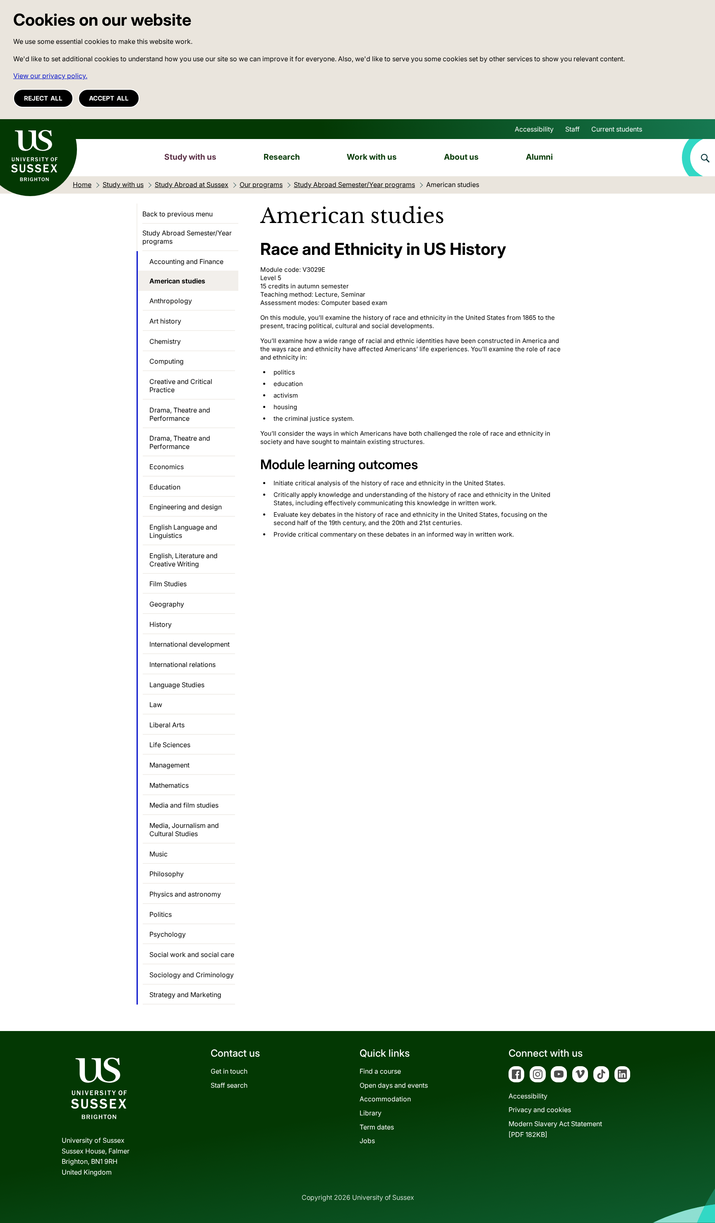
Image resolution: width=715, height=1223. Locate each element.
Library (370, 1113)
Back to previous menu (177, 214)
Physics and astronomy (185, 894)
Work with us (372, 157)
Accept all (109, 98)
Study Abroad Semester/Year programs (187, 237)
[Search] (698, 157)
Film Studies (168, 584)
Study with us (190, 157)
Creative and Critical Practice (180, 385)
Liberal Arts (167, 725)
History (160, 624)
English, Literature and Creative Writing (183, 560)
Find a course (380, 1071)
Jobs (367, 1141)
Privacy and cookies (540, 1109)
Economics (166, 467)
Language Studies (176, 685)
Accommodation (385, 1099)
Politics (160, 914)
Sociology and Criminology (191, 975)
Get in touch (229, 1071)
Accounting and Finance (186, 261)
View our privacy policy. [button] (50, 76)
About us (461, 157)
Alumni (539, 157)
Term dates (377, 1127)
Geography (166, 604)
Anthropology (170, 301)
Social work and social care (191, 954)
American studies (177, 281)
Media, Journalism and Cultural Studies (184, 829)
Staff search (229, 1085)
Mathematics (169, 785)
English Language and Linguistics (183, 531)
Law (155, 704)
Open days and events (394, 1085)
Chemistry (165, 341)
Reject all (43, 98)
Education (164, 487)
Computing (166, 361)
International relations (182, 664)
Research (282, 157)
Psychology (167, 934)
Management (169, 765)
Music (158, 854)
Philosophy (166, 874)
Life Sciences (169, 745)
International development (189, 644)
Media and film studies (183, 805)
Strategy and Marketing (185, 994)
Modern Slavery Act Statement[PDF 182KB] (555, 1129)
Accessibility (534, 129)
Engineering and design (185, 507)
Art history (165, 321)
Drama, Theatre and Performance (179, 414)
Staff (572, 129)
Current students (616, 129)
